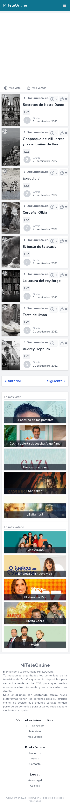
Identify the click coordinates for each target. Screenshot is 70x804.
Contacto (35, 764)
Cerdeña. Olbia (35, 212)
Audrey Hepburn (36, 349)
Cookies (35, 786)
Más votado (39, 88)
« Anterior (13, 381)
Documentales (38, 98)
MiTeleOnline (15, 5)
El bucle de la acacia (39, 246)
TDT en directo (35, 726)
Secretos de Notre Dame (43, 104)
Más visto (15, 88)
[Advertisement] (35, 48)
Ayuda (35, 758)
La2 (26, 112)
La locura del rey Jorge (42, 280)
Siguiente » (56, 381)
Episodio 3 (31, 178)
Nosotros (35, 753)
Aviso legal (35, 780)
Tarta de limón (35, 315)
